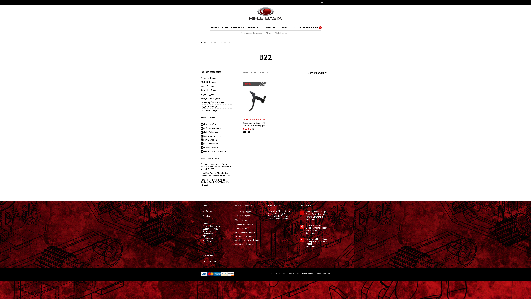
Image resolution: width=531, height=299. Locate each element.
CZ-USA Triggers (208, 82)
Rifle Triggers (232, 27)
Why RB (271, 27)
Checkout (207, 216)
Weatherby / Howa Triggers (213, 102)
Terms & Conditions (322, 274)
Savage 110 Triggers (277, 213)
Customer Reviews (251, 33)
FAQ (205, 236)
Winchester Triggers (210, 110)
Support (254, 27)
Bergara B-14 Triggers (278, 216)
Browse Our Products (212, 226)
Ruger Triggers (207, 94)
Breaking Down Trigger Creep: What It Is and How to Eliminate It (316, 214)
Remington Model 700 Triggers (281, 211)
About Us (207, 231)
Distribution (281, 33)
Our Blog (207, 241)
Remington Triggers (209, 90)
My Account (208, 211)
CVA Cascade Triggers (278, 219)
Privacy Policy (307, 274)
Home (215, 27)
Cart (204, 213)
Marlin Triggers (207, 86)
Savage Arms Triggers (210, 98)
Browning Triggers (209, 78)
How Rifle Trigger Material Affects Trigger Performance (316, 227)
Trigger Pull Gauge (209, 106)
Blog (268, 33)
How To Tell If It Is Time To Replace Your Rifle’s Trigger (316, 241)
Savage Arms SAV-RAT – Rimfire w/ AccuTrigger (255, 124)
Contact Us (287, 27)
